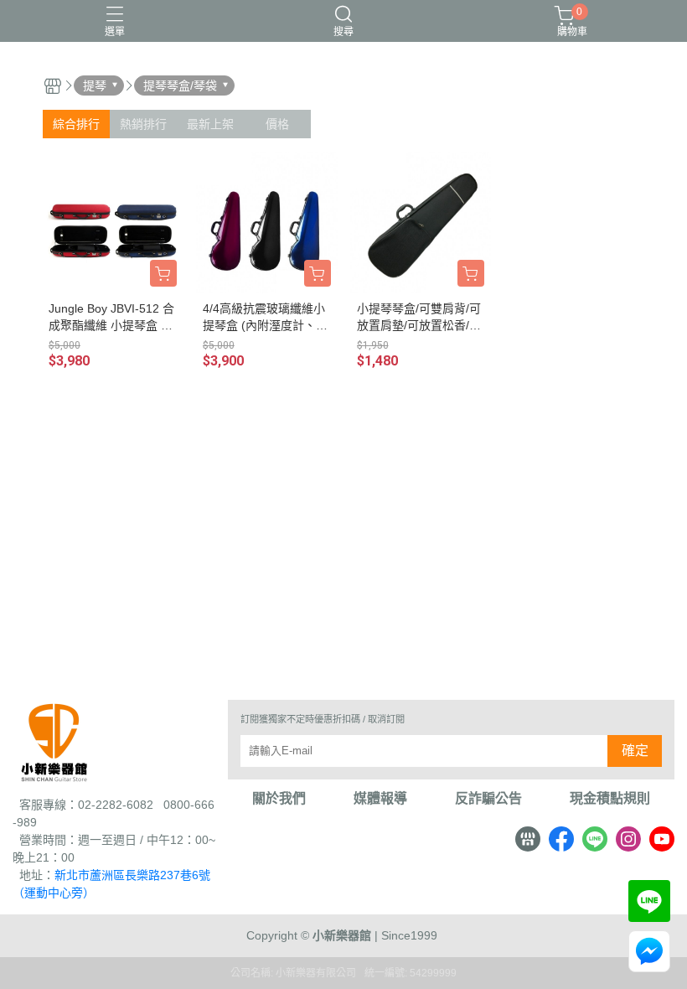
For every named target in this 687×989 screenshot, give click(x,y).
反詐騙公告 (488, 798)
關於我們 (279, 798)
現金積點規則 (610, 798)
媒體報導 (380, 798)
